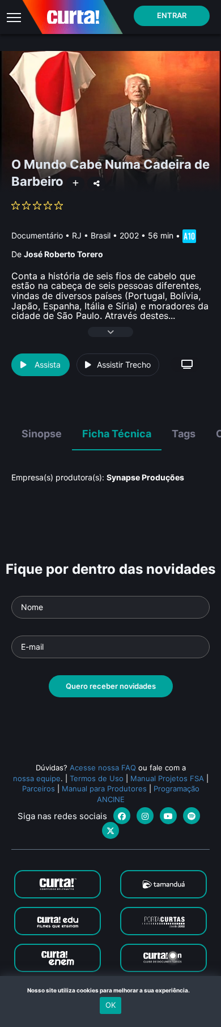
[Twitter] (110, 830)
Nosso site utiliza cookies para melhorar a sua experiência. (110, 990)
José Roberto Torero (63, 254)
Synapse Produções (145, 477)
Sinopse (42, 434)
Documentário (37, 235)
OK (110, 1004)
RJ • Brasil (91, 235)
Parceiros (38, 788)
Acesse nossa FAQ (103, 767)
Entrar (171, 15)
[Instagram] (145, 815)
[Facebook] (121, 815)
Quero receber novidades (111, 686)
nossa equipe (37, 778)
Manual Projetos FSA (167, 778)
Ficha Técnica (116, 434)
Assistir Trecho (124, 364)
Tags (184, 434)
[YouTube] (168, 815)
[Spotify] (191, 815)
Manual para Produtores (104, 788)
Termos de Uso (97, 778)
